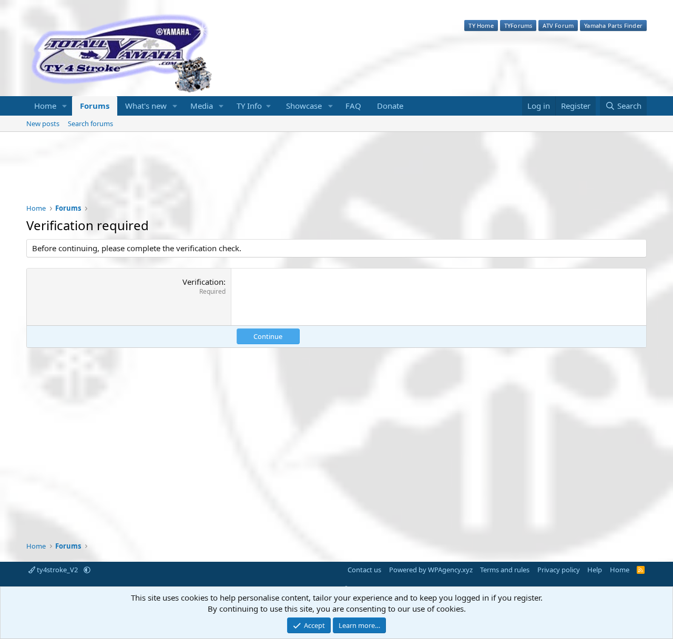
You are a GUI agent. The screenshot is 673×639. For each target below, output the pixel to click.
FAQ (353, 105)
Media (201, 105)
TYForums (518, 25)
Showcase (304, 105)
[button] (64, 106)
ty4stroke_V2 (57, 569)
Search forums (90, 123)
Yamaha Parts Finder (613, 25)
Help (594, 569)
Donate (390, 105)
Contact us (364, 569)
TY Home (480, 25)
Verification (202, 281)
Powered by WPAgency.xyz (431, 569)
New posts (42, 123)
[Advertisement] (336, 174)
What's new (146, 105)
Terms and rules (504, 569)
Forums (94, 105)
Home (45, 105)
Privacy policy (558, 569)
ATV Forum (558, 25)
